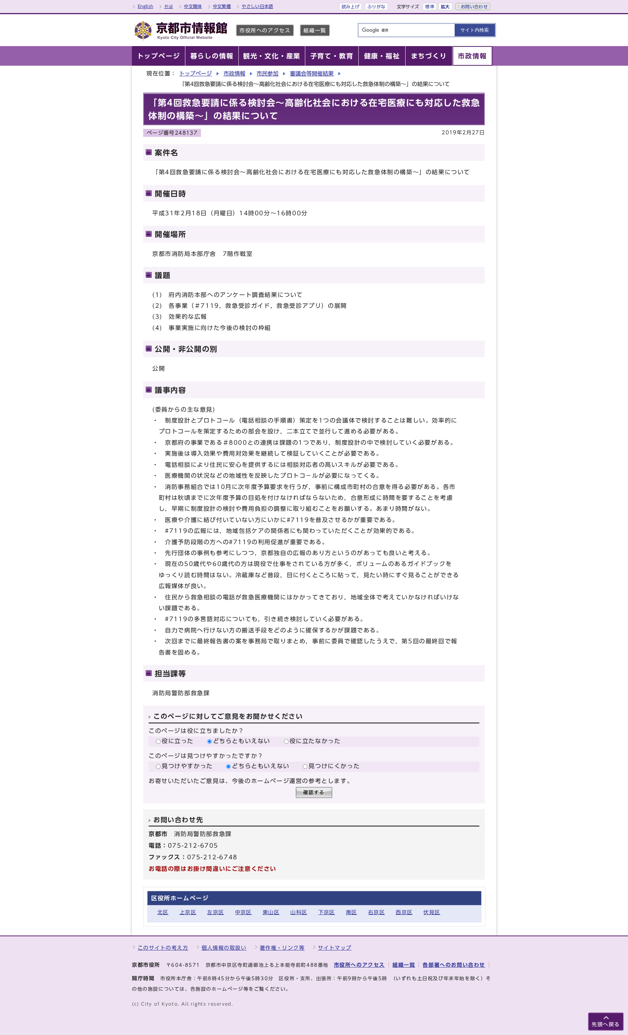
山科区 (298, 912)
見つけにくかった (334, 766)
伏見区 (431, 912)
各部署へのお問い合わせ (454, 964)
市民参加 (267, 73)
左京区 (215, 912)
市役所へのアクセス (264, 30)
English (145, 6)
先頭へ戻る (606, 1024)
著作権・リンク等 (282, 947)
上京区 (188, 912)
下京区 (326, 912)
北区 (163, 912)
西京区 (404, 912)
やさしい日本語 (257, 6)
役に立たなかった (315, 741)
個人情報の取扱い (224, 947)
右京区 (376, 912)
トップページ (195, 73)
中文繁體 (222, 6)
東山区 (271, 912)
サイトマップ (335, 947)
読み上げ (350, 6)
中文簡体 (193, 6)
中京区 (243, 912)
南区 (351, 912)
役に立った (178, 741)
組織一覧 (314, 30)
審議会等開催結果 (312, 73)
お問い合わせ (474, 6)
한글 (168, 6)
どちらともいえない (241, 741)
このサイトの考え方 (163, 947)
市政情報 (234, 73)
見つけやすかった (187, 766)
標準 (429, 6)
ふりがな (376, 6)
